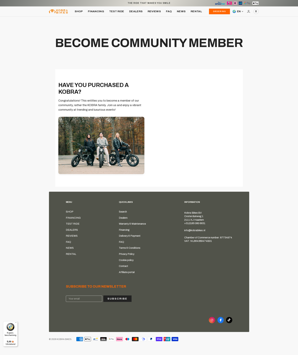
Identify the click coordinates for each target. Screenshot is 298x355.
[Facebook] (220, 320)
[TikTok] (229, 320)
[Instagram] (212, 320)
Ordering (219, 11)
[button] (248, 11)
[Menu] (16, 323)
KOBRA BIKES (64, 339)
